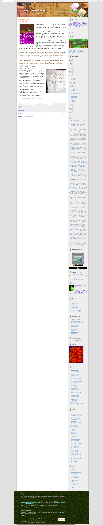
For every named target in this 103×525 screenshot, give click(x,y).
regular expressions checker (76, 448)
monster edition (82, 186)
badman (75, 129)
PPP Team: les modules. (75, 477)
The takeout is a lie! (74, 89)
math (78, 182)
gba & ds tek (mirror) (74, 430)
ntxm (84, 191)
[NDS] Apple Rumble (74, 326)
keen (79, 175)
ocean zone (83, 192)
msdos (70, 187)
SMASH (75, 215)
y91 (70, 244)
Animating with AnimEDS (75, 93)
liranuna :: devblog (74, 386)
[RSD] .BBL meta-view (75, 330)
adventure (77, 121)
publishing (74, 201)
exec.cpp (79, 153)
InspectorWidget (81, 173)
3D (84, 120)
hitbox (75, 170)
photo (77, 196)
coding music (27, 513)
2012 (71, 104)
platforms (73, 198)
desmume (73, 145)
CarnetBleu (79, 134)
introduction (77, 174)
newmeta (77, 189)
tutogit (72, 232)
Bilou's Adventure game (77, 25)
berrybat (75, 130)
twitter (71, 233)
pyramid (76, 202)
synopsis (84, 224)
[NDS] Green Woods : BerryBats (77, 322)
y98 (70, 245)
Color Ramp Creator (74, 419)
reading (72, 204)
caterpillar (76, 135)
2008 (71, 109)
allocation (83, 121)
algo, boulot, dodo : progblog (76, 378)
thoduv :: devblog (74, 400)
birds (85, 130)
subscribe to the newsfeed (78, 279)
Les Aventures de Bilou (75, 303)
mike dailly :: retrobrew (75, 389)
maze (81, 182)
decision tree (72, 143)
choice (70, 137)
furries (75, 161)
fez (76, 156)
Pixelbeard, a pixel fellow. (75, 441)
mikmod (83, 183)
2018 (71, 70)
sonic (73, 216)
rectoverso (77, 204)
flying (74, 158)
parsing (85, 193)
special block (81, 216)
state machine (36, 98)
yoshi (76, 245)
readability (84, 203)
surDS (71, 224)
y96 (83, 244)
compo (76, 139)
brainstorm (79, 133)
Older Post (64, 113)
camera (75, 134)
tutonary (75, 232)
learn (85, 26)
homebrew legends (74, 370)
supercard (76, 223)
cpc (78, 140)
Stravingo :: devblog (74, 399)
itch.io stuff (80, 52)
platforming (84, 197)
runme (80, 207)
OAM (76, 192)
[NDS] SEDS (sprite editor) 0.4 (76, 325)
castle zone (72, 135)
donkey (82, 147)
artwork (76, 128)
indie (85, 171)
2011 (71, 105)
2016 (71, 72)
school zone (82, 209)
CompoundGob (82, 139)
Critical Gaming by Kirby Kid (76, 422)
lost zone (81, 180)
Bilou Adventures (74, 301)
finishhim (80, 156)
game (84, 161)
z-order (82, 245)
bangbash (80, 129)
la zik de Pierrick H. (74, 476)
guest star (82, 166)
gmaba (75, 165)
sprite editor (75, 219)
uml (76, 234)
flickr (78, 157)
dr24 (73, 149)
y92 (73, 244)
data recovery (83, 142)
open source (74, 193)
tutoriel (79, 232)
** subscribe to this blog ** (75, 414)
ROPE (71, 207)
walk (71, 238)
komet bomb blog (74, 436)
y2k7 (76, 243)
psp (71, 201)
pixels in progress (80, 51)
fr (81, 50)
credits (81, 140)
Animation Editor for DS (75, 307)
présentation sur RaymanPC (76, 472)
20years (78, 120)
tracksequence (79, 229)
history (71, 170)
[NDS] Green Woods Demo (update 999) (78, 323)
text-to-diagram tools (74, 455)
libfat (82, 179)
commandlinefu (73, 421)
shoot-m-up (83, 212)
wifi (72, 239)
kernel (83, 175)
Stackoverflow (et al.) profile (76, 454)
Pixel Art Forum (73, 481)
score (72, 210)
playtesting (78, 198)
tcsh (78, 225)
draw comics (77, 290)
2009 (71, 108)
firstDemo (72, 157)
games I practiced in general (38, 502)
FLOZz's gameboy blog (75, 371)
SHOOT (78, 212)
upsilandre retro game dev (75, 374)
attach (71, 129)
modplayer (83, 184)
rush (84, 207)
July (72, 85)
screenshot (82, 210)
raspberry (75, 203)
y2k (77, 242)
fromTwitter (80, 159)
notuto (77, 191)
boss (86, 131)
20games (73, 120)
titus (85, 228)
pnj (82, 198)
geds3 (71, 165)
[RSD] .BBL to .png (74, 329)
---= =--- (78, 294)
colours (72, 139)
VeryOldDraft (73, 237)
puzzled (71, 202)
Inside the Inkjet (74, 97)
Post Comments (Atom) (29, 116)
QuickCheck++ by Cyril (75, 447)
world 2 (77, 240)
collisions (82, 138)
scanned (76, 208)
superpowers (82, 223)
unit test (84, 234)
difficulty (71, 147)
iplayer (80, 174)
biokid (82, 130)
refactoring (83, 204)
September (73, 82)
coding (23, 98)
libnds (85, 179)
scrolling (76, 211)
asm (84, 128)
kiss (78, 176)
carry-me (84, 134)
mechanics (73, 183)
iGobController (27, 98)
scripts (72, 211)
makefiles (71, 182)
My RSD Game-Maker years (76, 310)
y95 (80, 244)
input (75, 173)
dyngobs (78, 152)
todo (40, 98)
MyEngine (84, 187)
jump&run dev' (73, 433)
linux (72, 180)
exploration (84, 153)
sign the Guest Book (83, 29)
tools (74, 229)
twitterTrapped (76, 233)
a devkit (83, 22)
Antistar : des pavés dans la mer (77, 404)
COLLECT (73, 138)
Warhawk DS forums (74, 473)
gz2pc (75, 169)
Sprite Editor (73, 304)
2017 (71, 71)
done (78, 147)
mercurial (43, 518)
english (83, 152)
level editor (73, 179)
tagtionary (71, 225)
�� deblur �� (74, 461)
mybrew (79, 187)
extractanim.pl (73, 90)
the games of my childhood (26, 502)
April (72, 98)
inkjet (72, 173)
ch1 (80, 135)
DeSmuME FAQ (74, 423)
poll (84, 198)
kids (75, 176)
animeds (79, 124)
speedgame (72, 217)
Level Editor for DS (74, 306)
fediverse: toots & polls (73, 52)
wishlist (83, 239)
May (72, 87)
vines (81, 237)
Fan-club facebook (74, 426)
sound (76, 216)
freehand (71, 159)
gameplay (80, 163)
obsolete (79, 192)
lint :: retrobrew (73, 385)
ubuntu (81, 233)
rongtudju (83, 206)
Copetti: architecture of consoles (77, 403)
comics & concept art (73, 51)
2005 (71, 113)
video (77, 237)
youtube (79, 245)
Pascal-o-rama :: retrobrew (76, 392)
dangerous (76, 142)
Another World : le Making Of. (76, 415)
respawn (75, 206)
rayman (79, 203)
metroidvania (79, 183)
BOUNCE (74, 133)
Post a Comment (21, 110)
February (73, 101)
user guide (73, 235)
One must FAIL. (23, 21)
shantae (74, 212)
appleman (73, 126)
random (71, 203)
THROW (84, 226)
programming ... (74, 444)
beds (71, 130)
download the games (73, 50)
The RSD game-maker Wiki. (76, 458)
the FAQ (74, 27)
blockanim (74, 131)
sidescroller (73, 214)
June (72, 86)
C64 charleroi (73, 379)
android (82, 122)
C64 (86, 133)
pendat (81, 194)
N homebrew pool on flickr (75, 439)
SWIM (80, 224)
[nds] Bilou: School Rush (75, 319)
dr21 (82, 148)
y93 (75, 244)
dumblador (72, 152)
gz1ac (72, 169)
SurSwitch (76, 224)
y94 (78, 244)
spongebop (83, 217)
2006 (71, 112)
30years (82, 120)
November (73, 79)
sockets (85, 215)
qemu (79, 202)
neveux (79, 188)
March (72, 100)
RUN (77, 207)
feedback (72, 156)
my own (70, 23)
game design (73, 162)
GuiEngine (72, 167)
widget (84, 238)
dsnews (79, 151)
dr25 (76, 149)
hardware (83, 169)
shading (71, 212)
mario (75, 182)
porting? (75, 199)
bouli (70, 133)
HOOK (85, 170)
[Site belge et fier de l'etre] (23, 521)
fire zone (84, 156)
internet (73, 174)
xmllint (74, 242)
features (83, 155)
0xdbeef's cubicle (74, 372)
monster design (74, 186)
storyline (84, 221)
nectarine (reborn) (74, 470)
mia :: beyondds (74, 388)
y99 (73, 245)
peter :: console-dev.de (75, 393)
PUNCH (79, 201)
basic (84, 129)
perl (85, 194)
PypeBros (82, 287)
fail (71, 155)
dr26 (80, 149)
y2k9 (79, 243)
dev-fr (78, 145)
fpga (85, 158)
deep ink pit (77, 143)
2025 (71, 60)
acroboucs (72, 121)
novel (81, 191)
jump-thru (75, 175)
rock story (78, 206)
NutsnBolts (71, 192)
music (74, 187)
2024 (71, 61)
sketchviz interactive (74, 451)
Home (42, 113)
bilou (79, 130)
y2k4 (71, 243)
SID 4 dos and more (74, 450)
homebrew (80, 170)
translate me (83, 230)
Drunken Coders (74, 425)
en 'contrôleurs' (30, 53)
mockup (78, 184)
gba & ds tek (73, 429)
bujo (83, 133)
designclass (83, 144)
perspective (72, 196)
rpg (74, 207)
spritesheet (72, 220)
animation (73, 124)
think (20, 95)
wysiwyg (71, 242)
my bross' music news (75, 390)
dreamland (84, 149)
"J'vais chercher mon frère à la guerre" (78, 94)
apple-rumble (82, 125)
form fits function (79, 158)
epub (71, 153)
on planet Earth (83, 285)
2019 (71, 68)
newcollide (83, 188)
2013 (71, 76)
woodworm (72, 240)
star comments (83, 220)
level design (82, 178)
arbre (78, 126)
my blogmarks (73, 437)
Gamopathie (73, 469)
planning (79, 197)
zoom (85, 245)
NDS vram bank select (75, 440)
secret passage (82, 211)
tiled (76, 228)
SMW (79, 215)
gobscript (80, 165)
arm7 (72, 128)
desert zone (76, 144)
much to (83, 26)
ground (78, 166)
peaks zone (76, 194)
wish (80, 239)
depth (71, 144)
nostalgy (73, 191)
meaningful (85, 182)
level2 (78, 179)
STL (80, 221)
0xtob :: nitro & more (74, 375)
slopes (71, 215)
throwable (72, 228)
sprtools (78, 220)
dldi (75, 147)
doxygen (78, 148)
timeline (82, 228)
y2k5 (74, 243)
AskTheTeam (80, 128)
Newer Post (20, 113)
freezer (75, 159)
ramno (85, 202)
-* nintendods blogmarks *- (76, 412)
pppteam (84, 199)
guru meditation (82, 167)
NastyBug (72, 188)
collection (78, 138)
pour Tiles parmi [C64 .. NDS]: (76, 308)
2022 (71, 64)
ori (78, 193)
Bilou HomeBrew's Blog (35, 11)
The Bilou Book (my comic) (76, 457)
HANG (78, 169)
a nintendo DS (75, 22)
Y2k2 (82, 242)
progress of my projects (78, 24)
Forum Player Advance (75, 483)
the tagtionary (54, 505)
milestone (72, 184)
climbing (79, 137)
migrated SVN (47, 518)
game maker (81, 162)
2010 (71, 107)
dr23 (70, 149)
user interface (79, 235)
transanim (74, 230)
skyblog (83, 214)
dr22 (85, 148)
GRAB (84, 165)
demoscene (83, 143)
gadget (79, 161)
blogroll (78, 131)
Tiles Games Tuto (74, 459)
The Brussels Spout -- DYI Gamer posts (78, 311)
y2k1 (80, 242)
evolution (75, 153)
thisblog (72, 226)
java (84, 174)
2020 (71, 67)
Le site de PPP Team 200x (75, 487)
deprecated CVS (37, 518)
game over (75, 163)
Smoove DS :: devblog (75, 396)
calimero (71, 134)
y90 (85, 243)
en (80, 50)
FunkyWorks (73, 474)
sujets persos (73, 484)
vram (84, 237)
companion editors (72, 26)
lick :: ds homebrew (74, 382)
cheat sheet (84, 135)
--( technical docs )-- (74, 333)
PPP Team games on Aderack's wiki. (77, 443)
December (73, 78)
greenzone (74, 166)
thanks (86, 225)
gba (85, 163)
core (76, 140)
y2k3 (85, 242)
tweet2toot (83, 232)
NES (76, 188)
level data (76, 178)
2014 (71, 75)
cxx (73, 142)
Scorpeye (76, 210)
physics (81, 196)
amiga (79, 122)
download (72, 148)
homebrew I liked (50, 501)
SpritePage (81, 219)
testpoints (82, 225)
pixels (74, 197)
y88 (82, 243)
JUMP (32, 98)
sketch (79, 214)
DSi (71, 151)
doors (85, 147)
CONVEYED (72, 140)
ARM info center (74, 416)
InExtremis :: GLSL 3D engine (76, 381)
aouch (84, 124)
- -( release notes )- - (74, 332)
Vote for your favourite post (78, 274)
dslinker (74, 151)
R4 (82, 202)
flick (75, 157)
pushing (83, 201)
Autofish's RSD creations (75, 418)
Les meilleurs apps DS (75, 480)
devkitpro (82, 145)
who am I (79, 238)
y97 (85, 244)
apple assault (75, 125)
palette (81, 193)
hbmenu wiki (73, 432)
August (72, 83)
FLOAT (81, 157)
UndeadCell (80, 234)
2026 (71, 59)
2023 (71, 63)
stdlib (78, 221)
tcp (75, 225)
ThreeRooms (78, 226)
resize (72, 206)
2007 (71, 111)
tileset (79, 228)
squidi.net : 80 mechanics (75, 397)
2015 (71, 74)
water (75, 238)
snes (82, 215)
